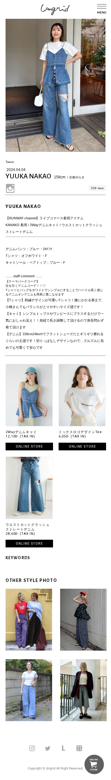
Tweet (10, 162)
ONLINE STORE (29, 447)
